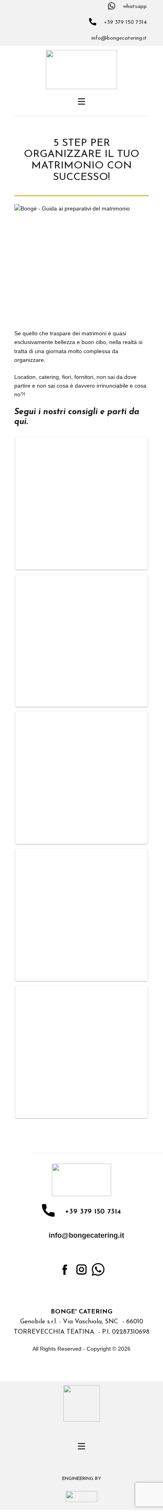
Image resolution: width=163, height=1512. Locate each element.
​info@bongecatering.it (118, 39)
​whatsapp (134, 7)
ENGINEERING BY (81, 1478)
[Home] (81, 69)
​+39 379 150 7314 (124, 22)
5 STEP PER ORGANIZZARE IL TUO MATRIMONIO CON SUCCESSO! (81, 160)
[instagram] (81, 1269)
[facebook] (65, 1269)
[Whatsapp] (98, 1269)
